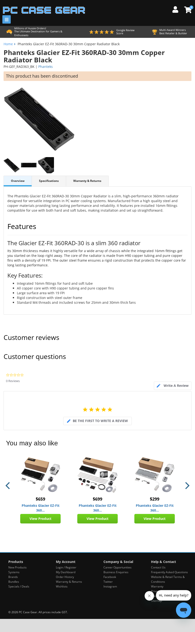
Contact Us (158, 567)
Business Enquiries (115, 572)
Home (8, 44)
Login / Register (66, 567)
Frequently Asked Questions (169, 572)
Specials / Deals (18, 586)
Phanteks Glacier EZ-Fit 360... (40, 508)
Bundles (13, 582)
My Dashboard (65, 572)
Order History (65, 577)
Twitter (108, 582)
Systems (14, 572)
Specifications (49, 181)
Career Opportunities (117, 567)
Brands (13, 577)
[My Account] (177, 9)
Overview (17, 181)
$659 (40, 499)
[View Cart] (187, 10)
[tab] (172, 386)
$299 (154, 499)
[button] (8, 485)
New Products (17, 567)
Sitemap (156, 601)
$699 (97, 499)
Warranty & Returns (87, 181)
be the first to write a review (100, 420)
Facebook (109, 577)
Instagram (110, 586)
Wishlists (62, 586)
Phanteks (45, 66)
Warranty (157, 586)
